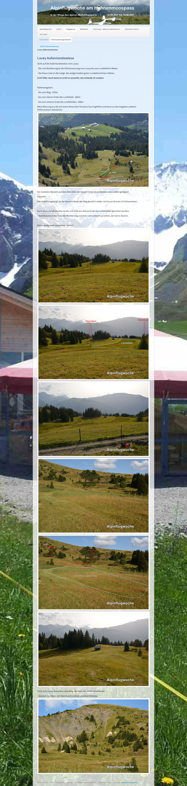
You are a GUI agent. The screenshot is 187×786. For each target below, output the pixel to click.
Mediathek (84, 29)
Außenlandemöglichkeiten (61, 39)
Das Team (43, 34)
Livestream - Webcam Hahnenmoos (106, 29)
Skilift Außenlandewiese (49, 46)
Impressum (125, 782)
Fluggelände (70, 29)
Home (58, 29)
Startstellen (44, 39)
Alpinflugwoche (46, 29)
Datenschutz (133, 782)
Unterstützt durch (132, 29)
